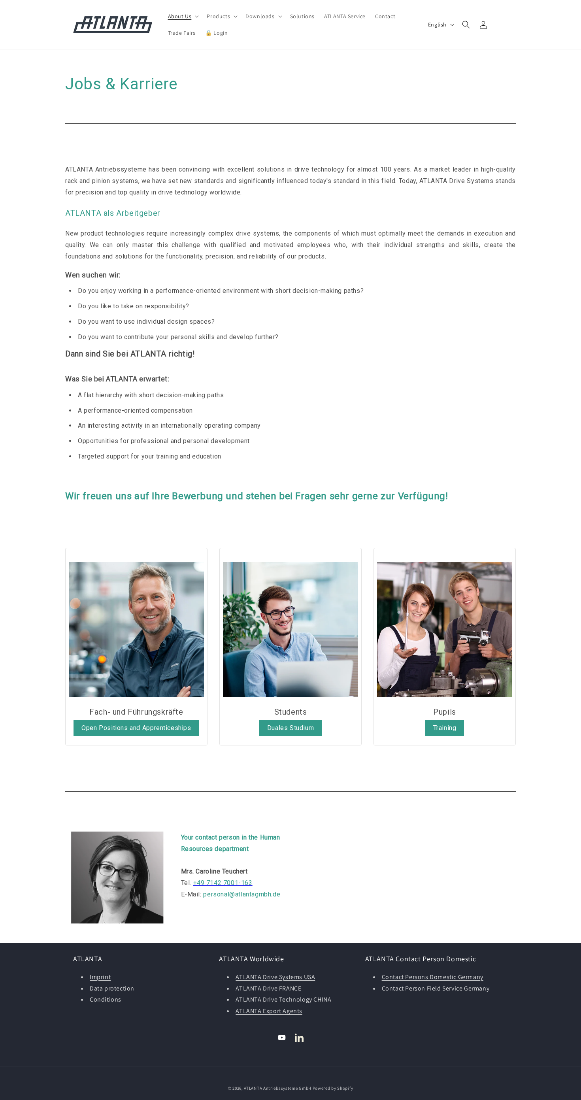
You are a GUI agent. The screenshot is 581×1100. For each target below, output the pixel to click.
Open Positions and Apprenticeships (136, 728)
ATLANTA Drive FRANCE (268, 988)
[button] (182, 16)
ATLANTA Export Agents (269, 1011)
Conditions (105, 999)
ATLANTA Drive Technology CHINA (283, 999)
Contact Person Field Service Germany (436, 988)
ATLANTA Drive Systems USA (275, 977)
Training (444, 728)
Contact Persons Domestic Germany (432, 977)
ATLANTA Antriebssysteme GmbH (277, 1088)
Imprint (100, 977)
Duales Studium (290, 728)
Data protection (112, 988)
